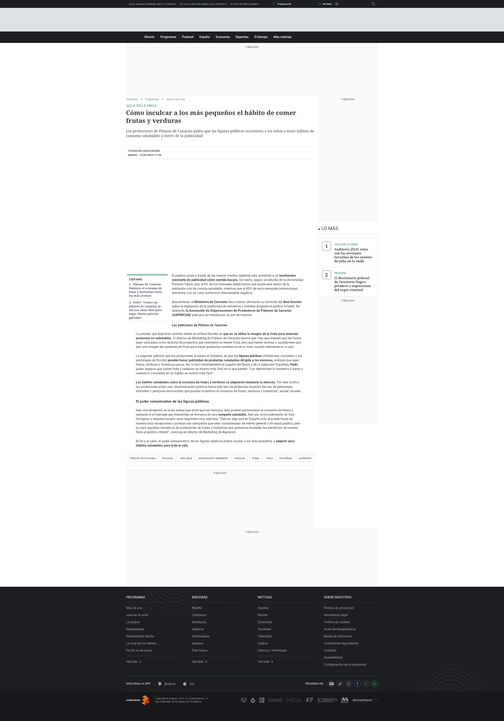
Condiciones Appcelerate (341, 643)
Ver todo (132, 661)
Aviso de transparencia (340, 629)
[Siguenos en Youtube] (331, 683)
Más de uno (134, 608)
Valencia (198, 629)
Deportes (242, 37)
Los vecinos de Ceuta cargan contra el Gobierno (203, 4)
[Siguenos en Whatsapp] (374, 683)
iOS (191, 684)
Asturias (197, 643)
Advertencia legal (336, 615)
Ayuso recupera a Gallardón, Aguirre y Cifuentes (152, 4)
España (204, 37)
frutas (255, 458)
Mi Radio (327, 4)
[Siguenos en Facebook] (357, 683)
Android (169, 684)
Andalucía (199, 622)
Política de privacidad (339, 608)
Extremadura (201, 636)
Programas (168, 37)
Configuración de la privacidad (345, 664)
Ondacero (132, 99)
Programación (284, 4)
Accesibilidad (333, 657)
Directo (150, 37)
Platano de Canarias (143, 458)
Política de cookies (337, 622)
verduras (239, 458)
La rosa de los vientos (141, 643)
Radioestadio (135, 629)
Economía (223, 37)
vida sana (186, 458)
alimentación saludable (213, 458)
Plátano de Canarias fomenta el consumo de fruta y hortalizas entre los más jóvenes (145, 289)
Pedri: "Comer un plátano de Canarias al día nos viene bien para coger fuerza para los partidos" (145, 309)
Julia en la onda (175, 99)
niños (269, 458)
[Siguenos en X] (366, 683)
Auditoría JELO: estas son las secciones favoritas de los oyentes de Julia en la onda (353, 255)
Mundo (263, 615)
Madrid (197, 608)
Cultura (263, 643)
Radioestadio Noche (140, 636)
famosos (167, 458)
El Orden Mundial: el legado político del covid (253, 4)
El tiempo (261, 37)
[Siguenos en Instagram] (348, 683)
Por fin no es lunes (139, 650)
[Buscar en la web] (373, 4)
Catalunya (199, 615)
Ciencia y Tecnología (272, 650)
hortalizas (286, 458)
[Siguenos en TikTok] (340, 683)
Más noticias (282, 37)
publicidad (305, 458)
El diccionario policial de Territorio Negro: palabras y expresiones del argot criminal (352, 284)
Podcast (188, 37)
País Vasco (200, 650)
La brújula (133, 622)
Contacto (330, 650)
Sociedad (264, 629)
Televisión (265, 636)
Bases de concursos (338, 636)
